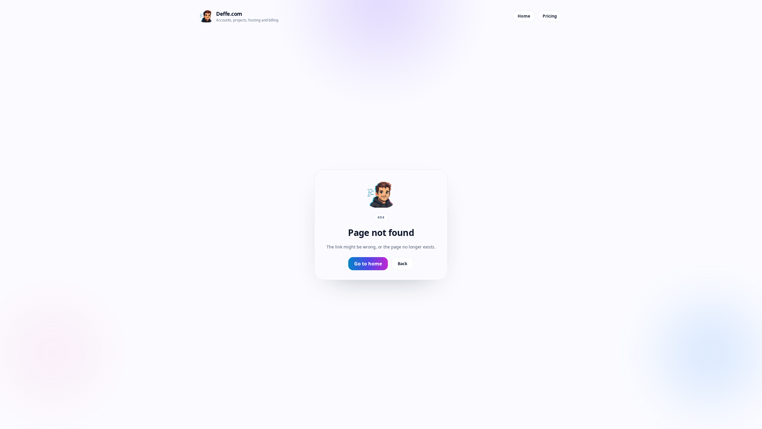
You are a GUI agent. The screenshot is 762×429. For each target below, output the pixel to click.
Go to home (368, 263)
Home (524, 16)
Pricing (550, 16)
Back (402, 263)
